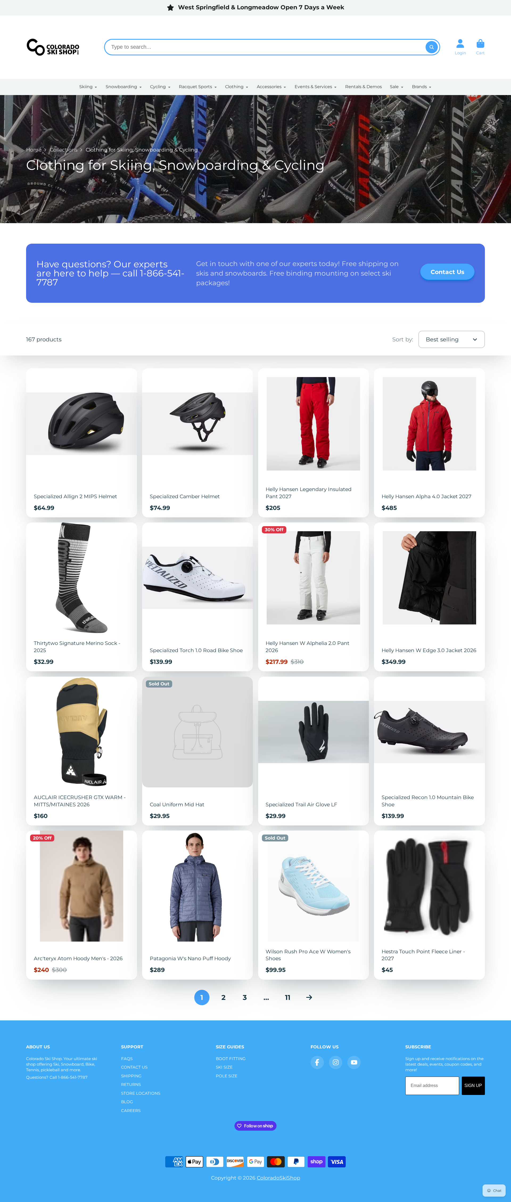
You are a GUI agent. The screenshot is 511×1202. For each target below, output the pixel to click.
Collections (63, 149)
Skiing (86, 86)
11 (287, 997)
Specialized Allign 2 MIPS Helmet (81, 442)
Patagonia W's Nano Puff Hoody (197, 905)
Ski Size (224, 1067)
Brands (419, 86)
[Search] (432, 47)
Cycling (158, 86)
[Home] (52, 47)
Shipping (131, 1075)
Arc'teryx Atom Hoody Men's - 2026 (81, 905)
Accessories (269, 86)
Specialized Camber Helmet (197, 442)
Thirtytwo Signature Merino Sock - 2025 (81, 596)
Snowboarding (121, 86)
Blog (127, 1101)
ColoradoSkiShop (278, 1178)
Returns (131, 1084)
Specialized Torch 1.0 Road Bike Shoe (197, 596)
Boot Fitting (231, 1058)
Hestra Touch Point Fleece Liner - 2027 (429, 905)
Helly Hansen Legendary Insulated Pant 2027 (313, 442)
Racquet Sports (195, 86)
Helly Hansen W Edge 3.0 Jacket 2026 (429, 596)
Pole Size (226, 1075)
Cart (480, 47)
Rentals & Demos (363, 86)
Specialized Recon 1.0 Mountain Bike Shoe (429, 751)
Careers (131, 1110)
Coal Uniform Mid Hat (197, 751)
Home (34, 149)
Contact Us (134, 1067)
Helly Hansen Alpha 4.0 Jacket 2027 (429, 442)
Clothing (234, 86)
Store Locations (140, 1093)
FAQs (127, 1058)
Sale (394, 86)
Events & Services (313, 86)
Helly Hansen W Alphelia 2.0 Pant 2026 (313, 596)
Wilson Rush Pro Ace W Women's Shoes (313, 905)
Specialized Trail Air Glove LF (313, 751)
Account (460, 47)
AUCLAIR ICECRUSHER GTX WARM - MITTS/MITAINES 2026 (81, 751)
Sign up (473, 1085)
